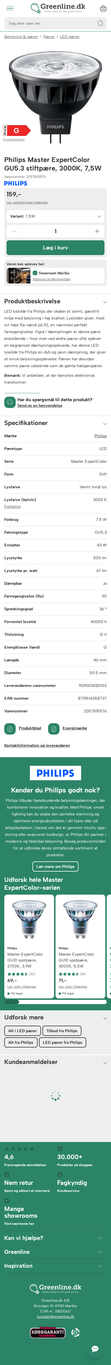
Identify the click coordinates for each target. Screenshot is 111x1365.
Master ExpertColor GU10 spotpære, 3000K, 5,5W (76, 960)
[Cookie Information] (75, 1333)
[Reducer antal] (14, 231)
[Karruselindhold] (55, 97)
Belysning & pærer (21, 36)
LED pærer (70, 36)
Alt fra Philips (20, 1042)
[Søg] (100, 23)
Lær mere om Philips (55, 866)
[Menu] (10, 8)
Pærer (49, 36)
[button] (55, 275)
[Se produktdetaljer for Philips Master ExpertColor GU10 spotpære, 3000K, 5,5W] (80, 919)
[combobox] (55, 216)
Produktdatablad (13, 139)
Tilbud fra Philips (61, 1031)
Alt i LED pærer (22, 1031)
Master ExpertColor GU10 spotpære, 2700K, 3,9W (25, 960)
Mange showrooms (21, 1215)
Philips (100, 436)
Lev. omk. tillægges (21, 986)
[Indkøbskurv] (103, 8)
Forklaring (12, 507)
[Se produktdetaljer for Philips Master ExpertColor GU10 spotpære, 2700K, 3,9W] (29, 919)
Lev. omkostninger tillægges (27, 202)
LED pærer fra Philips (62, 1042)
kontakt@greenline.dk (55, 1316)
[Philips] (15, 183)
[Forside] (58, 8)
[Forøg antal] (97, 231)
